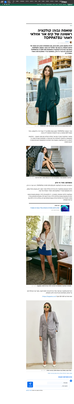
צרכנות (60, 4)
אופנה (17, 1)
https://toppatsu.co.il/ (49, 296)
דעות (57, 4)
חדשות (64, 4)
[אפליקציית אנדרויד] (9, 4)
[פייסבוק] (3, 4)
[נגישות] (2, 2)
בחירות (51, 1)
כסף (39, 1)
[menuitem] (55, 2)
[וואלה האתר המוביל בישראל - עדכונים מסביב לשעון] (64, 2)
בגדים (58, 373)
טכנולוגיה (22, 1)
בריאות (31, 1)
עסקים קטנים (49, 4)
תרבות (47, 1)
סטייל (61, 373)
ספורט (56, 1)
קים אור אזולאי (51, 373)
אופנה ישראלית (65, 373)
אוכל (36, 1)
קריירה (43, 4)
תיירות (27, 1)
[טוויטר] (5, 4)
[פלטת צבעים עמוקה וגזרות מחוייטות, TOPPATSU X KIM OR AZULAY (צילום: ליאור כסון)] (49, 91)
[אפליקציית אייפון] (7, 4)
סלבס (43, 1)
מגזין (54, 4)
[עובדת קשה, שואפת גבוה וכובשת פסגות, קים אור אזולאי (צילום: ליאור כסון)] (49, 336)
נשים (55, 373)
